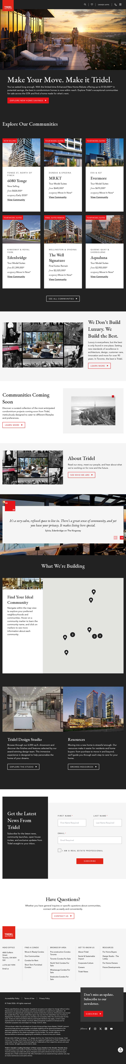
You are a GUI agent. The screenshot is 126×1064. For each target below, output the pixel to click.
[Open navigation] (120, 4)
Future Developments (111, 967)
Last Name (100, 816)
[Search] (85, 5)
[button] (91, 600)
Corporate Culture (85, 963)
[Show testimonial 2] (65, 548)
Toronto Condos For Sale (60, 959)
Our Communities (32, 956)
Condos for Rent (31, 960)
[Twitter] (100, 1029)
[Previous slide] (115, 538)
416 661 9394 (9, 965)
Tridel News (83, 971)
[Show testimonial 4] (75, 548)
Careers (81, 967)
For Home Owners (110, 963)
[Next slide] (122, 538)
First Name (64, 816)
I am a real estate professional (82, 851)
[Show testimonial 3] (70, 548)
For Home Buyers (110, 952)
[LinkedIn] (106, 1029)
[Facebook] (89, 1029)
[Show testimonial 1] (60, 548)
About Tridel (83, 952)
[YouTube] (111, 1029)
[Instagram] (95, 1029)
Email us (5, 969)
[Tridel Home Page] (7, 4)
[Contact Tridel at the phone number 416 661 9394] (115, 5)
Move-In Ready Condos (34, 952)
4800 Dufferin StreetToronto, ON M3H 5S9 (9, 956)
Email (61, 833)
